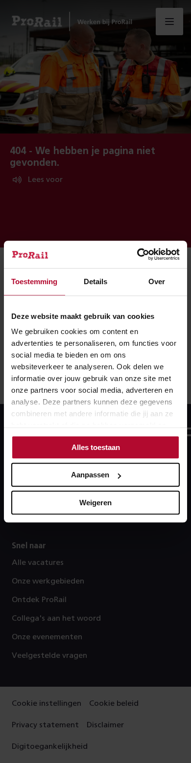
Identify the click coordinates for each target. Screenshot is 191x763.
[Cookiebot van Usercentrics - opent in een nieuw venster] (137, 254)
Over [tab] (156, 281)
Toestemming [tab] (34, 281)
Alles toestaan (96, 447)
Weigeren (95, 502)
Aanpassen (90, 475)
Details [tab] (95, 281)
